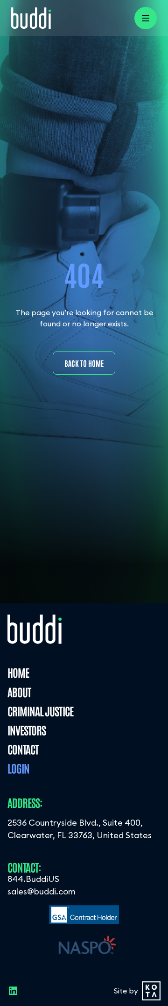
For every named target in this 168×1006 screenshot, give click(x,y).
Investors (26, 729)
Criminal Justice (40, 710)
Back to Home (84, 363)
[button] (145, 18)
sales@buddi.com (41, 891)
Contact (22, 748)
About (19, 691)
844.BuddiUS (33, 879)
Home (18, 672)
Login (18, 768)
